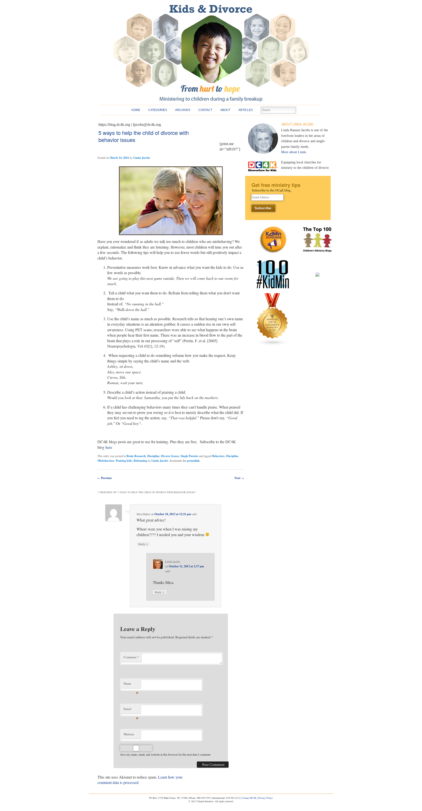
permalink (193, 461)
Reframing (140, 461)
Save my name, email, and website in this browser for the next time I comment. (165, 754)
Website (129, 734)
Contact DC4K (249, 798)
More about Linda (293, 152)
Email (131, 710)
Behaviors (218, 456)
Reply (143, 544)
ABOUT (225, 110)
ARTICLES (245, 110)
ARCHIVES (182, 110)
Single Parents (189, 456)
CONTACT (205, 110)
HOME (135, 110)
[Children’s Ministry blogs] (272, 344)
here (109, 447)
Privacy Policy (265, 798)
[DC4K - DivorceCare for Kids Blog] (211, 53)
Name (131, 684)
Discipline (153, 456)
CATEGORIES (157, 110)
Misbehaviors (105, 461)
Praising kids (124, 461)
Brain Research (136, 456)
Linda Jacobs (141, 158)
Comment (131, 657)
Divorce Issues (170, 456)
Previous (104, 478)
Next (239, 478)
